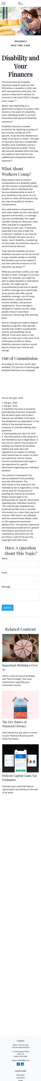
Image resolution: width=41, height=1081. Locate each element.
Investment (20, 1078)
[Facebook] (18, 1064)
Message (6, 586)
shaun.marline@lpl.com (20, 1060)
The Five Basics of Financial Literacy (14, 724)
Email (4, 572)
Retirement (20, 1075)
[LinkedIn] (22, 1064)
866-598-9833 (24, 1047)
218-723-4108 (23, 1045)
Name (5, 558)
